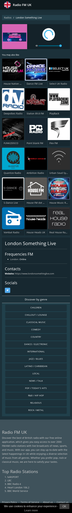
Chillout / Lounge (36, 315)
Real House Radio (59, 232)
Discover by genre (36, 299)
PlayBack (54, 113)
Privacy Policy (9, 502)
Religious (36, 402)
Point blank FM (35, 143)
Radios (8, 17)
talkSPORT (13, 477)
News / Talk (36, 380)
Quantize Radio (12, 172)
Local (36, 373)
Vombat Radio (11, 232)
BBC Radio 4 (14, 484)
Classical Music (36, 322)
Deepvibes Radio (13, 113)
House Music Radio (60, 202)
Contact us (62, 502)
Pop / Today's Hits (36, 388)
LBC (9, 480)
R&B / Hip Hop (36, 395)
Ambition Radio (35, 172)
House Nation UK (13, 83)
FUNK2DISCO (11, 143)
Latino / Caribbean (36, 366)
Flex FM (53, 143)
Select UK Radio (58, 83)
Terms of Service (30, 502)
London (14, 259)
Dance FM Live (35, 83)
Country (36, 337)
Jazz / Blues (36, 358)
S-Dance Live (11, 202)
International (36, 351)
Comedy (36, 329)
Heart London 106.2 (18, 487)
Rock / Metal (36, 410)
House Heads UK (36, 232)
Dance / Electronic (36, 344)
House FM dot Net (37, 202)
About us (48, 502)
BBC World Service (17, 491)
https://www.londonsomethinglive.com (34, 273)
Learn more (31, 510)
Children (36, 307)
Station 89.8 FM (35, 113)
